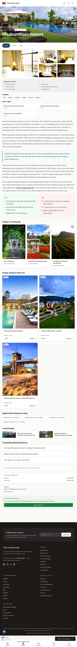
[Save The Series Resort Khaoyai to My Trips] (35, 277)
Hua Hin (5, 595)
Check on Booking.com (64, 639)
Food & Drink (44, 581)
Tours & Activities (45, 559)
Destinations (44, 550)
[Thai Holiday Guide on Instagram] (7, 564)
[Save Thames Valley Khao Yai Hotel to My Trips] (72, 277)
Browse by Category (46, 595)
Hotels (9, 27)
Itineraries (43, 561)
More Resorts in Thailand (12, 417)
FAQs (21, 45)
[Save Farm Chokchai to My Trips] (23, 226)
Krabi (4, 590)
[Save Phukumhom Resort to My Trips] (74, 8)
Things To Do (44, 553)
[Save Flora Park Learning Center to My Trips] (47, 226)
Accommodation (45, 590)
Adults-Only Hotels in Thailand (35, 417)
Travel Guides (44, 570)
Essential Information (46, 584)
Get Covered (37, 505)
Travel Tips (43, 587)
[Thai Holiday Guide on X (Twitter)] (11, 564)
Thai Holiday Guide (11, 547)
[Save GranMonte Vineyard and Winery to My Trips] (72, 226)
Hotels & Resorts (45, 556)
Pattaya (5, 598)
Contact (5, 618)
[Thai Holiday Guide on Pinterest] (14, 564)
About (5, 610)
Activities (43, 578)
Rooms (14, 45)
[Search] (64, 3)
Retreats (43, 564)
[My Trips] (68, 3)
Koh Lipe (5, 593)
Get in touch (21, 558)
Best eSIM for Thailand (9, 607)
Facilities (6, 45)
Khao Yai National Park (25, 188)
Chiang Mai (6, 584)
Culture (42, 593)
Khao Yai (15, 27)
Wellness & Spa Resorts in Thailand (15, 422)
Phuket (5, 581)
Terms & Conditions (8, 615)
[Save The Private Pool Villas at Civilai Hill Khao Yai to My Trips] (35, 345)
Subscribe (66, 534)
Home (3, 27)
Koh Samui (6, 587)
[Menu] (73, 3)
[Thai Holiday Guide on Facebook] (4, 564)
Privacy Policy (7, 612)
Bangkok (5, 578)
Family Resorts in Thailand (58, 417)
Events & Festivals (45, 567)
